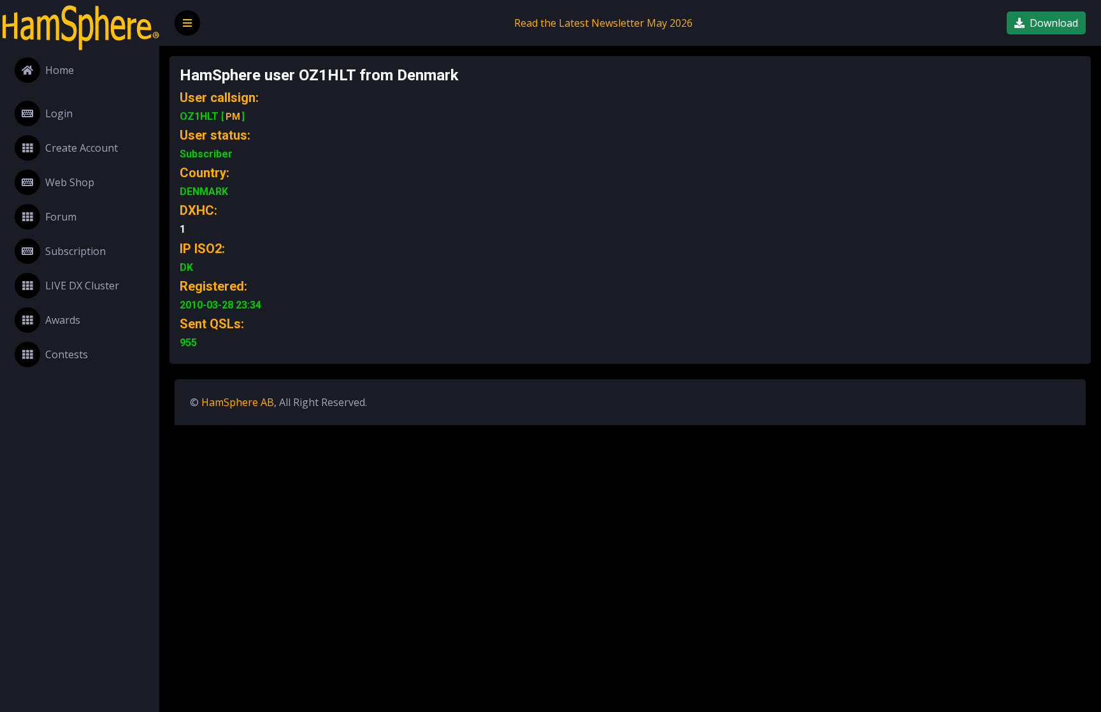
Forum (60, 217)
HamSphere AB (237, 402)
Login (59, 113)
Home (59, 70)
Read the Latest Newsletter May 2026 (603, 23)
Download (1054, 23)
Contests (66, 354)
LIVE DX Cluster (82, 286)
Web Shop (69, 182)
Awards (62, 320)
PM (233, 117)
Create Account (81, 148)
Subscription (75, 251)
